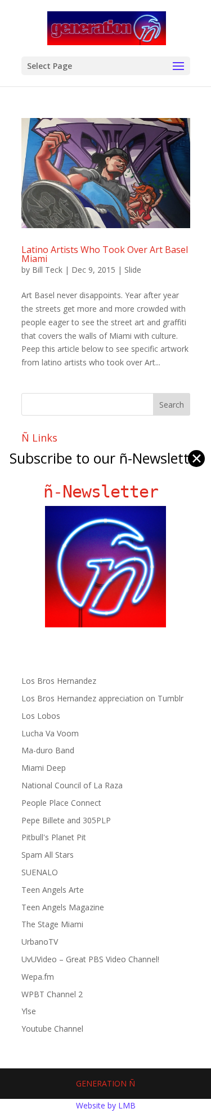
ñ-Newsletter (105, 491)
